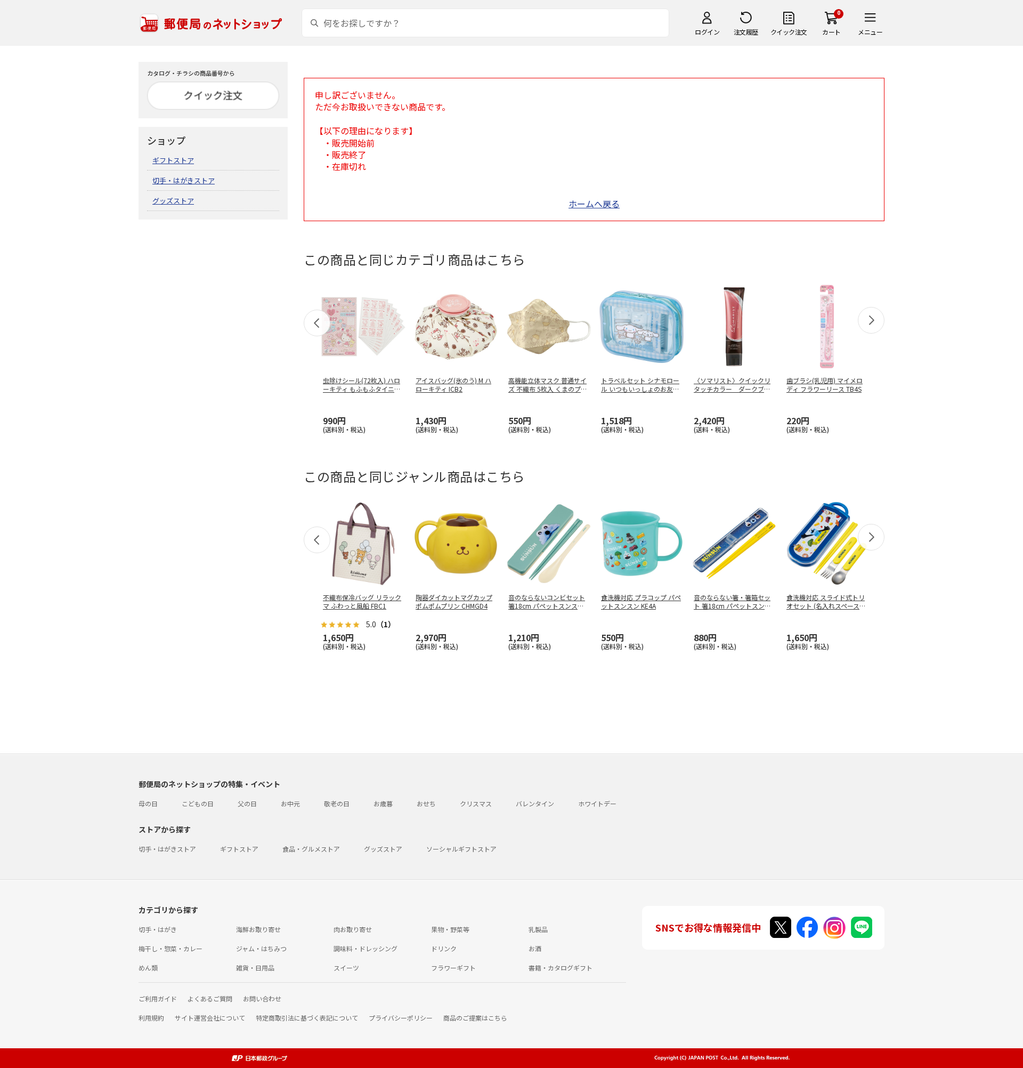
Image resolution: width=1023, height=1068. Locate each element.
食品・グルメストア (311, 848)
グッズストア (173, 201)
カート (831, 31)
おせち (426, 803)
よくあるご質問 (210, 998)
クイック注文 (788, 31)
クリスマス (476, 803)
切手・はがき (158, 929)
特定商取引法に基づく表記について (307, 1017)
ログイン (707, 31)
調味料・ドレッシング (365, 948)
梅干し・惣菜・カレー (170, 948)
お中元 (290, 803)
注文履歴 (746, 31)
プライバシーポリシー (401, 1017)
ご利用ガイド (158, 998)
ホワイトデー (597, 803)
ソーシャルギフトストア (461, 848)
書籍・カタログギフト (560, 967)
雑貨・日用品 (255, 967)
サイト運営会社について (210, 1017)
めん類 (148, 967)
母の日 (148, 803)
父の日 (247, 803)
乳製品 (538, 929)
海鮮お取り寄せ (258, 929)
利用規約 (151, 1017)
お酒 (535, 948)
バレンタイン (535, 803)
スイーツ (346, 967)
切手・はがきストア (183, 180)
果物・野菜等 (450, 929)
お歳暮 (383, 803)
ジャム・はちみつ (261, 948)
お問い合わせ (262, 998)
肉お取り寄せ (353, 929)
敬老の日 (337, 803)
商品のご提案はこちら (475, 1017)
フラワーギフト (453, 967)
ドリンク (444, 948)
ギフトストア (173, 160)
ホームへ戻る (594, 203)
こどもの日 (198, 803)
